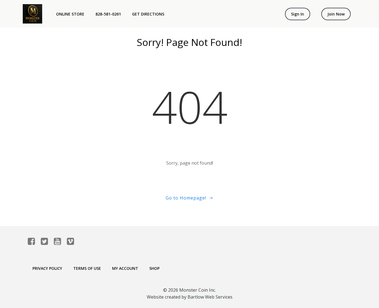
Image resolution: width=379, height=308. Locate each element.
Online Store (70, 14)
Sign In (297, 14)
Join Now (336, 14)
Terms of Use (87, 268)
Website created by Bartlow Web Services (190, 297)
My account (125, 268)
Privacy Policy (47, 268)
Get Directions (148, 14)
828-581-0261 (108, 14)
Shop (154, 268)
